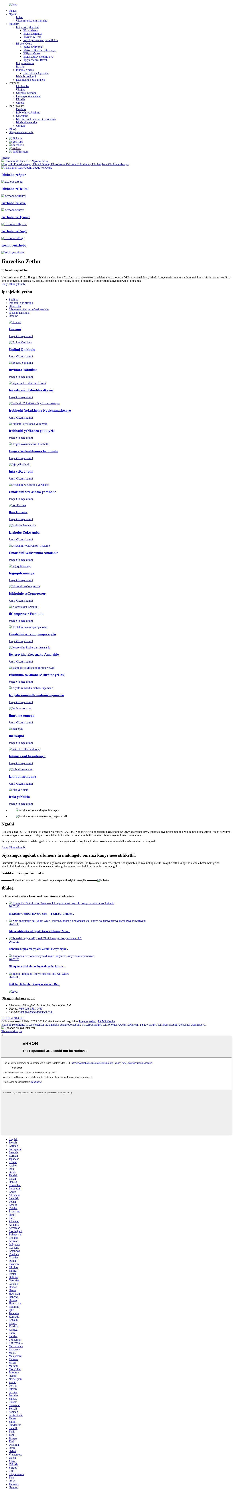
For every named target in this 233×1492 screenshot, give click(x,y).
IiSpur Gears (30, 30)
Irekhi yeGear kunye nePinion (40, 40)
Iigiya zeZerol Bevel (35, 59)
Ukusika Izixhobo (26, 92)
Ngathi (13, 14)
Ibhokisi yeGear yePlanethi (123, 1024)
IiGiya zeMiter (31, 53)
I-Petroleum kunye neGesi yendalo (36, 119)
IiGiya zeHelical (32, 33)
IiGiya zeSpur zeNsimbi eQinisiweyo (183, 1024)
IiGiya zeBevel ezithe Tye (38, 56)
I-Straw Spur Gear (150, 1024)
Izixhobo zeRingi (26, 76)
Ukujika (20, 89)
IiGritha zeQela (32, 36)
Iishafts (20, 66)
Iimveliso (14, 23)
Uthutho (20, 125)
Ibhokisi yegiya (25, 69)
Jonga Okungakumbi (13, 284)
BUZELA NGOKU (13, 1018)
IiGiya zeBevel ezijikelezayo (39, 50)
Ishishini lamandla (26, 122)
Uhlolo (20, 102)
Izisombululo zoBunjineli (30, 79)
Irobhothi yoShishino (28, 112)
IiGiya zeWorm (25, 63)
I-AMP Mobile (106, 1021)
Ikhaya (13, 10)
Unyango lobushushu (28, 96)
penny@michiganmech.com (36, 1011)
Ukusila (20, 99)
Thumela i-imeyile (11, 1031)
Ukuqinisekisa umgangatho (31, 20)
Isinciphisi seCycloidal (36, 73)
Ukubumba (22, 86)
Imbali (19, 17)
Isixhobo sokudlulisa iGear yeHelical (22, 1024)
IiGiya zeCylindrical (27, 27)
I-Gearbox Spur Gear (94, 1024)
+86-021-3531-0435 (31, 1008)
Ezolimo (21, 109)
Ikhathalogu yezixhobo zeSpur (62, 1024)
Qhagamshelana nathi (21, 132)
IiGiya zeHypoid (33, 46)
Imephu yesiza (87, 1021)
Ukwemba (22, 115)
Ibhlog (12, 128)
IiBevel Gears (24, 43)
